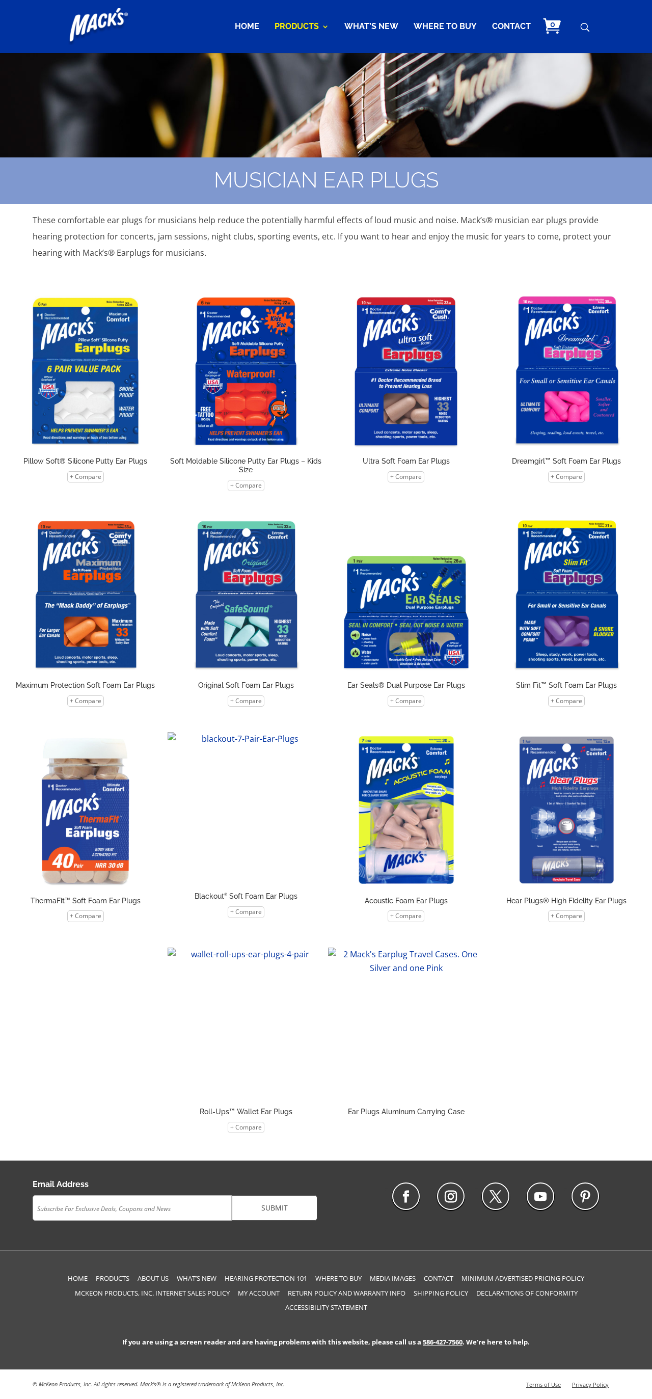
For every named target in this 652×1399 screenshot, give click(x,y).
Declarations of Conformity (527, 1293)
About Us (153, 1278)
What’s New (371, 27)
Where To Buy (445, 27)
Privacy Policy (590, 1384)
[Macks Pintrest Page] (585, 1196)
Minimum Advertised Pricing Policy (522, 1278)
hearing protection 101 (266, 1278)
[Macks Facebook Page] (406, 1196)
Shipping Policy (441, 1293)
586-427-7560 (443, 1342)
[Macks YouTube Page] (540, 1196)
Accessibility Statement (326, 1307)
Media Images (393, 1278)
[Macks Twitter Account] (495, 1196)
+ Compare (85, 476)
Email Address (61, 1184)
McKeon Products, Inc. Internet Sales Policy (152, 1293)
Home (247, 27)
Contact (511, 27)
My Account (259, 1293)
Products (297, 27)
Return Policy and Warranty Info (346, 1293)
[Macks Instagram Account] (451, 1196)
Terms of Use (543, 1384)
